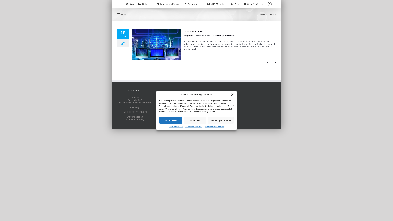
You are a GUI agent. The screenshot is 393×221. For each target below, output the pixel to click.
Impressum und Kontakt (214, 127)
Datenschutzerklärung (194, 127)
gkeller (190, 36)
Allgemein (217, 36)
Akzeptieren (171, 120)
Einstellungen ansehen (221, 120)
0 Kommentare (229, 36)
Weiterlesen (271, 62)
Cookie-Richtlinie (176, 127)
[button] (232, 94)
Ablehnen (195, 120)
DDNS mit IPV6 (193, 31)
